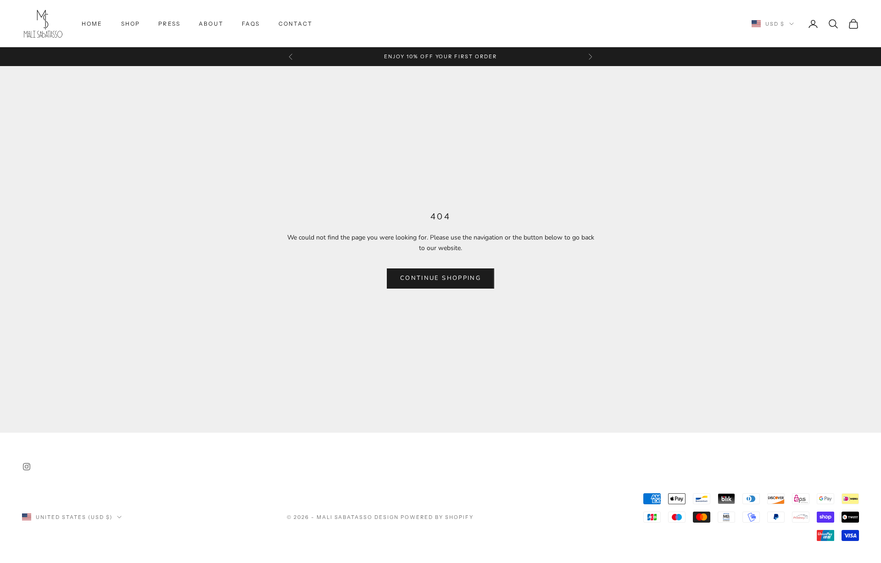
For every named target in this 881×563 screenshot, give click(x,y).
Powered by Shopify (437, 517)
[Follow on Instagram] (26, 466)
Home (92, 23)
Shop (130, 23)
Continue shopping (440, 278)
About (211, 23)
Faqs (251, 23)
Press (169, 23)
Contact (295, 23)
